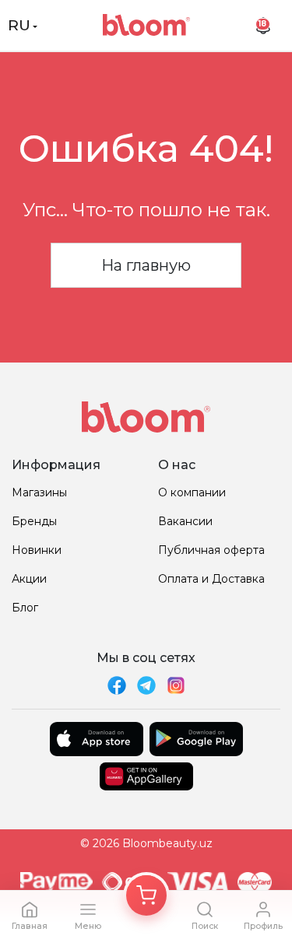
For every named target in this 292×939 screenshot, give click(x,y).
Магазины (39, 492)
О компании (192, 492)
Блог (25, 608)
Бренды (34, 521)
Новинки (37, 550)
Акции (29, 579)
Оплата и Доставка (211, 579)
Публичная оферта (211, 550)
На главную (146, 265)
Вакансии (185, 521)
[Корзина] (146, 895)
